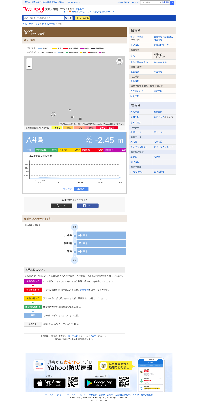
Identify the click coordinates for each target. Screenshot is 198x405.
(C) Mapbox (65, 124)
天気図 (133, 141)
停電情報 (134, 45)
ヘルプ (135, 2)
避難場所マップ (161, 45)
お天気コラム (136, 171)
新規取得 (80, 8)
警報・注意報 (136, 38)
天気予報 (134, 111)
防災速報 (134, 96)
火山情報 (134, 81)
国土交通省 (73, 336)
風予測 (157, 156)
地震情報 (134, 71)
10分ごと (67, 189)
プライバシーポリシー (55, 395)
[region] (74, 91)
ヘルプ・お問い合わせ (143, 395)
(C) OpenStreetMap (78, 124)
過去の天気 (164, 117)
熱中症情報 (159, 171)
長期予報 (134, 117)
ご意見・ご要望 (106, 395)
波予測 (133, 156)
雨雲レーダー (136, 132)
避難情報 (84, 290)
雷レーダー (159, 132)
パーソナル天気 (82, 18)
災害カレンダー (138, 91)
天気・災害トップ (31, 24)
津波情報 (158, 71)
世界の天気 (135, 122)
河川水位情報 (48, 24)
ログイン (64, 11)
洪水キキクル (160, 62)
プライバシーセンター (77, 395)
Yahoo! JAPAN (123, 2)
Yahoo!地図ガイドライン (113, 124)
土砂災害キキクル (139, 62)
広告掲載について (123, 395)
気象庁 (93, 336)
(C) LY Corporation (95, 124)
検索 (172, 3)
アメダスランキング (163, 147)
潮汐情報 (134, 162)
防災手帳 (158, 91)
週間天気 (158, 111)
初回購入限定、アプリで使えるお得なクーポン (93, 11)
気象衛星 (158, 141)
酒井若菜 (165, 2)
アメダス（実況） (139, 147)
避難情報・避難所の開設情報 (163, 38)
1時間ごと (81, 189)
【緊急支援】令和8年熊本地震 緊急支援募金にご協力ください (52, 2)
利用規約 (93, 395)
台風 (132, 55)
